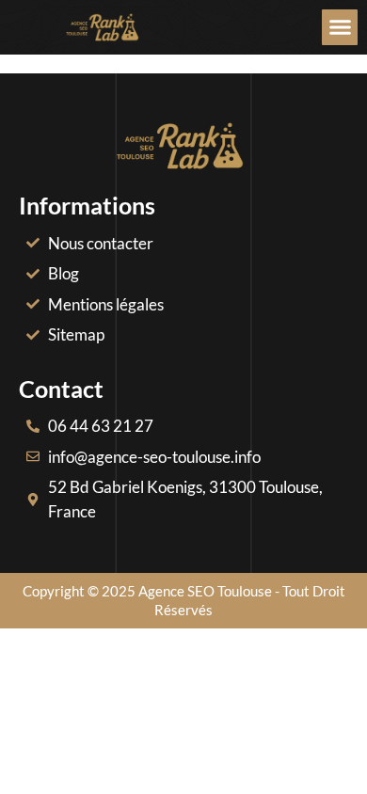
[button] (340, 27)
